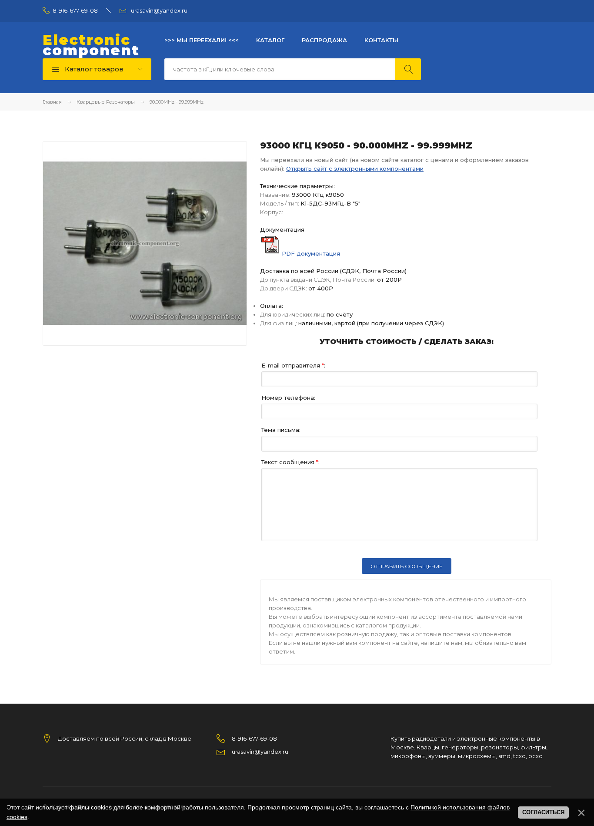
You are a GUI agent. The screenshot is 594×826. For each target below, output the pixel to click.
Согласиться (543, 812)
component (91, 45)
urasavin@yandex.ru (159, 10)
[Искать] (408, 69)
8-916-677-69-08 (75, 10)
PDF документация (311, 253)
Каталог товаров (93, 69)
